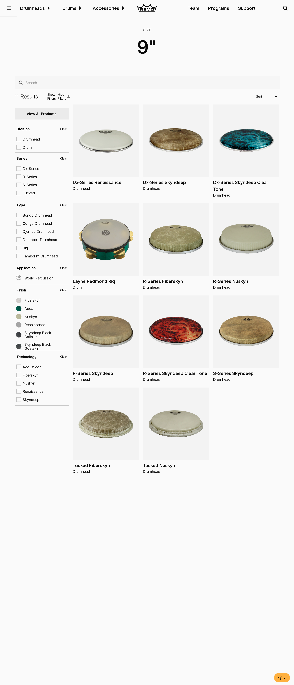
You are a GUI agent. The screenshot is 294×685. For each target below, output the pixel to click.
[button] (8, 8)
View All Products (42, 113)
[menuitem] (48, 8)
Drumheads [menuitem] (32, 8)
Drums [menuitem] (69, 8)
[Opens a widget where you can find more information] (282, 678)
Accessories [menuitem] (106, 8)
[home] (147, 8)
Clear (63, 129)
